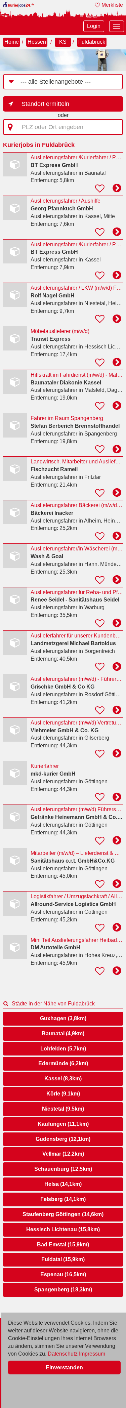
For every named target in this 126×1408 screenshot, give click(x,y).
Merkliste (111, 5)
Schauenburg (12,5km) (63, 1169)
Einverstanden (64, 1367)
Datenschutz (63, 1354)
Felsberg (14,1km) (63, 1199)
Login (93, 26)
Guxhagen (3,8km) (63, 1018)
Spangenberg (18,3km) (63, 1289)
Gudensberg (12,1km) (63, 1139)
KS (63, 42)
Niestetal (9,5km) (63, 1109)
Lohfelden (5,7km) (63, 1048)
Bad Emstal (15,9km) (63, 1244)
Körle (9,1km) (63, 1093)
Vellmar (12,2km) (63, 1154)
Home (11, 42)
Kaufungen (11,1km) (63, 1124)
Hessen (37, 42)
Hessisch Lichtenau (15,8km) (63, 1229)
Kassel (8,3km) (63, 1078)
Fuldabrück (91, 42)
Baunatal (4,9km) (63, 1033)
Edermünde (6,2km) (63, 1063)
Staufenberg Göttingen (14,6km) (63, 1214)
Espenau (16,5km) (63, 1274)
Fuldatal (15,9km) (63, 1259)
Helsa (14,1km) (63, 1184)
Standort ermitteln (45, 103)
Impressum (92, 1354)
